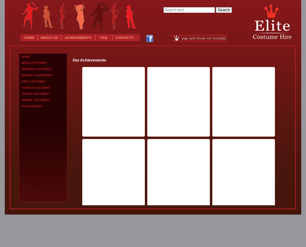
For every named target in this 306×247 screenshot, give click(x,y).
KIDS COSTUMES (33, 81)
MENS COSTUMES (34, 63)
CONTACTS (124, 38)
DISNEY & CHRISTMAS (37, 75)
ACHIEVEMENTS (78, 38)
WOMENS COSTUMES (37, 69)
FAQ (103, 38)
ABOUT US (49, 38)
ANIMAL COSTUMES (36, 100)
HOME (29, 38)
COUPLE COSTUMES (36, 87)
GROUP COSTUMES (35, 94)
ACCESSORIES (32, 106)
